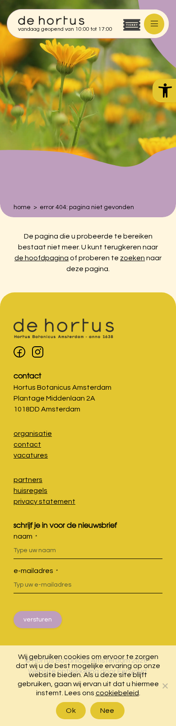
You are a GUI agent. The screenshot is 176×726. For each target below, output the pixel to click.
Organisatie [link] (33, 433)
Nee (107, 710)
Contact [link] (27, 375)
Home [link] (22, 207)
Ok (71, 710)
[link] (164, 90)
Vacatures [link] (31, 455)
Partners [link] (28, 479)
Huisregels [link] (30, 490)
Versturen (37, 619)
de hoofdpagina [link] (41, 258)
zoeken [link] (132, 258)
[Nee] (164, 685)
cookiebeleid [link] (117, 693)
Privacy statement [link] (44, 501)
